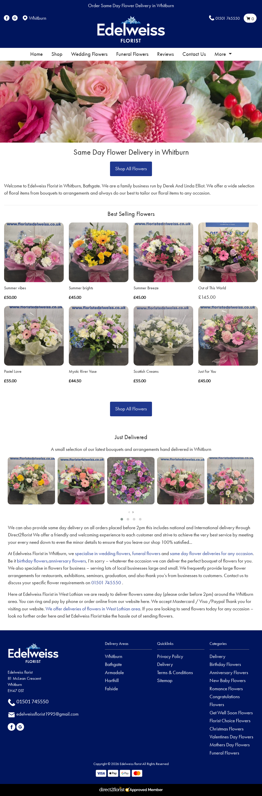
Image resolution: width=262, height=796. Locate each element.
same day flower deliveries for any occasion (211, 553)
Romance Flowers (226, 689)
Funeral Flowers (132, 54)
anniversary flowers (67, 561)
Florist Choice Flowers (230, 721)
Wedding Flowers (89, 54)
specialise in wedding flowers (102, 553)
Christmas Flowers (227, 729)
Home (36, 54)
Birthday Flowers (225, 664)
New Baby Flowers (228, 680)
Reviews (165, 54)
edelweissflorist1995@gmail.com (47, 714)
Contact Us (194, 54)
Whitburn (113, 656)
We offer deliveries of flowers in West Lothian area (93, 609)
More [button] (220, 54)
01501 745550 (227, 18)
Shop (56, 54)
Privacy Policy (170, 656)
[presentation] (129, 512)
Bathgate (113, 664)
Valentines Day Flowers (231, 737)
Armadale (114, 672)
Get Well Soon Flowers (231, 713)
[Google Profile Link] (15, 18)
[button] (122, 519)
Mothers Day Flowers (230, 745)
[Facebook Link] (6, 18)
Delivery (165, 664)
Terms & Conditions (175, 672)
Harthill (112, 680)
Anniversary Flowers (229, 672)
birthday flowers (32, 561)
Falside (111, 689)
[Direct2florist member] (131, 790)
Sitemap (164, 680)
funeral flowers (146, 553)
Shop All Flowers (131, 169)
